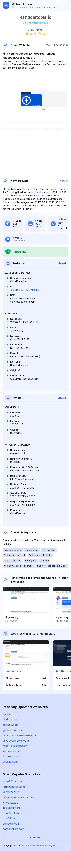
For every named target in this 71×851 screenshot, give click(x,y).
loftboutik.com (11, 751)
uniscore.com (11, 823)
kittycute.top (10, 802)
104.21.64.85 (16, 289)
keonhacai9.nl (11, 792)
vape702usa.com (13, 781)
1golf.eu (7, 714)
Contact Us (35, 837)
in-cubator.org (12, 807)
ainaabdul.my (11, 813)
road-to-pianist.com (15, 745)
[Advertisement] (35, 79)
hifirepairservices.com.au (18, 797)
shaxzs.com (10, 761)
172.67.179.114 (32, 289)
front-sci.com (11, 756)
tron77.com (10, 818)
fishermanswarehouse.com (20, 735)
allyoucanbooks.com (16, 740)
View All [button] (64, 180)
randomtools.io (44, 192)
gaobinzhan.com (13, 730)
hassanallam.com (13, 829)
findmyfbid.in (13, 671)
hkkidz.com (10, 719)
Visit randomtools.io (35, 22)
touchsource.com (14, 786)
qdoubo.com (10, 724)
